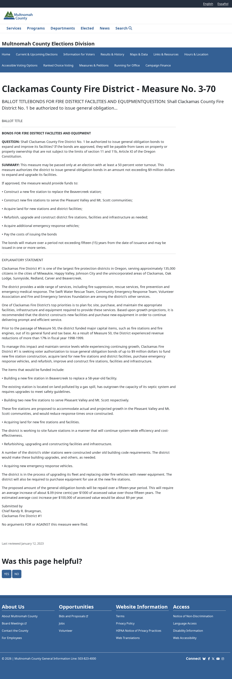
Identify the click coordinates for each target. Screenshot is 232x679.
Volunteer (65, 631)
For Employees (12, 638)
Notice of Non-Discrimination (193, 616)
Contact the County (15, 631)
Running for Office (127, 65)
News (105, 28)
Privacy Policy (125, 623)
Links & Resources (166, 54)
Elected (87, 28)
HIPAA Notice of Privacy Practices (138, 631)
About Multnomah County (20, 616)
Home (6, 54)
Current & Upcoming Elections (37, 54)
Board (13, 623)
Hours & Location (196, 54)
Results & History (112, 54)
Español (223, 4)
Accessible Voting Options (20, 65)
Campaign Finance (158, 65)
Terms (120, 616)
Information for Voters (79, 54)
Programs (36, 28)
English (208, 4)
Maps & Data (139, 54)
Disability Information (188, 631)
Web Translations (128, 638)
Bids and (72, 616)
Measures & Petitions (94, 65)
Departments (63, 28)
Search (121, 28)
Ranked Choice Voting (58, 65)
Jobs (62, 623)
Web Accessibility (184, 638)
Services (14, 28)
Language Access (185, 623)
